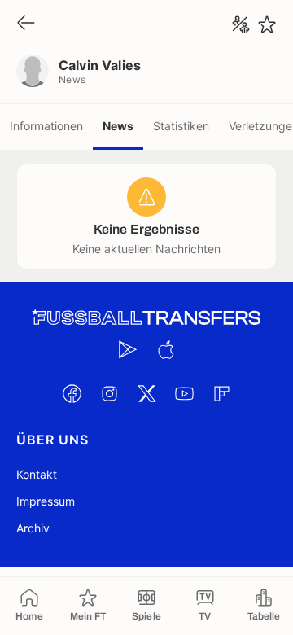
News (118, 126)
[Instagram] (109, 393)
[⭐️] (267, 24)
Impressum (45, 501)
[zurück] (26, 24)
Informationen (46, 126)
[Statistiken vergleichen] (241, 24)
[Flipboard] (221, 393)
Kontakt (36, 474)
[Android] (128, 349)
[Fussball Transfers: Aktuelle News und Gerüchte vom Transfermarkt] (146, 318)
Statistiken (181, 126)
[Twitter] (146, 393)
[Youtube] (184, 393)
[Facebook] (71, 393)
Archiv (33, 528)
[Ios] (165, 349)
